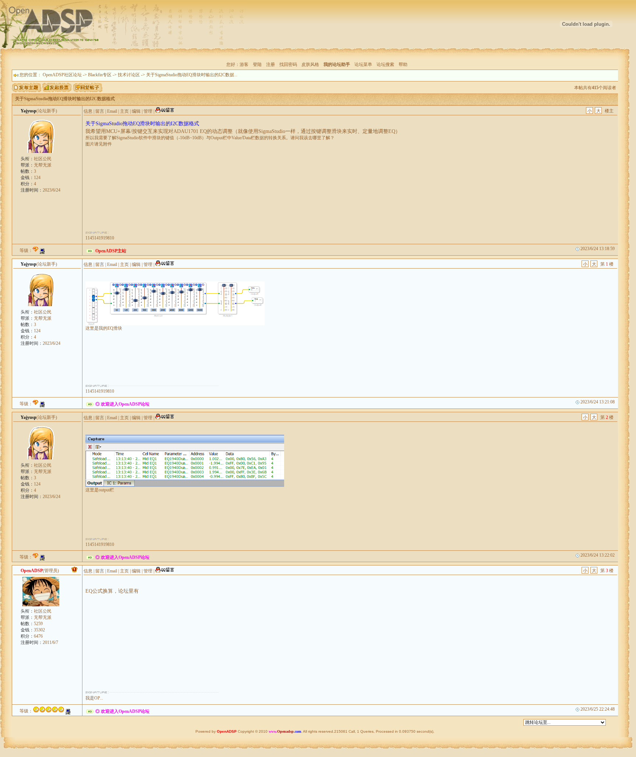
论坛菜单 (363, 64)
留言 (99, 111)
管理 (148, 111)
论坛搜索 (385, 64)
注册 (270, 64)
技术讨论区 (129, 74)
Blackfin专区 (100, 74)
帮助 (403, 64)
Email (112, 111)
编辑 (136, 111)
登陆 (257, 64)
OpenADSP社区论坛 (62, 74)
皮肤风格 (310, 64)
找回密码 (288, 64)
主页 (124, 111)
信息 (88, 111)
